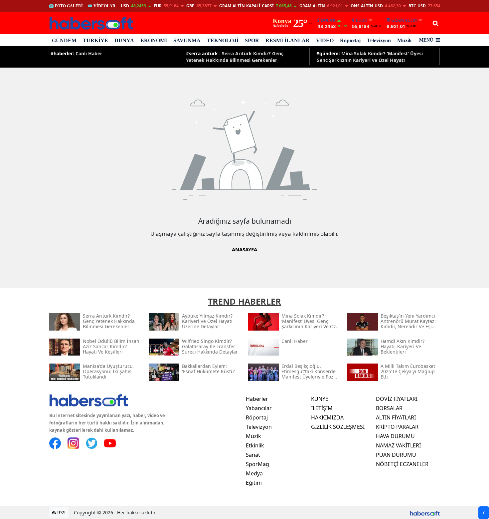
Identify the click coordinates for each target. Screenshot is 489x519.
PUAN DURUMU (396, 454)
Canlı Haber (76, 53)
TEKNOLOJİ (223, 40)
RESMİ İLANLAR (287, 40)
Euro (361, 20)
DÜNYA (124, 40)
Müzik (404, 40)
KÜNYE (319, 398)
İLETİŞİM (322, 408)
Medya (254, 473)
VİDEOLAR (104, 6)
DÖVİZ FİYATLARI (396, 398)
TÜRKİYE (95, 40)
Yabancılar (259, 408)
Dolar (328, 20)
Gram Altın (404, 20)
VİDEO (325, 40)
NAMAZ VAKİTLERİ (398, 445)
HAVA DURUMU (395, 436)
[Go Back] (483, 512)
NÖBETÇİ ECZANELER (402, 464)
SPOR (252, 40)
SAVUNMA (187, 40)
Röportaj (350, 40)
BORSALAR (389, 408)
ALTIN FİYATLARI (396, 417)
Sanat (253, 454)
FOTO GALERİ (69, 6)
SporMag (257, 464)
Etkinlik (255, 445)
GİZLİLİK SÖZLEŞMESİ (338, 426)
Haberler (257, 398)
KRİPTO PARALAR (397, 426)
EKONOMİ (153, 40)
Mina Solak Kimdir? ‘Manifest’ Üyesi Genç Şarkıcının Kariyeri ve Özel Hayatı (369, 56)
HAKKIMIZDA (327, 417)
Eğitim (254, 482)
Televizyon (379, 40)
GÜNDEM (64, 40)
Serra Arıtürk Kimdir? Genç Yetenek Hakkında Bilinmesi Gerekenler (234, 56)
